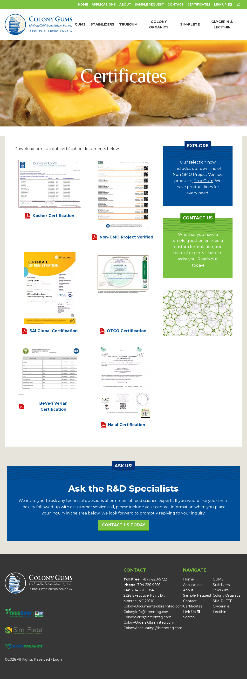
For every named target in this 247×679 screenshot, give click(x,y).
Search (189, 617)
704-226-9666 (148, 585)
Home (83, 4)
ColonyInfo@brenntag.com (147, 612)
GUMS (218, 579)
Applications (104, 4)
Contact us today (123, 525)
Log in (58, 659)
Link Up (220, 4)
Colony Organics (226, 595)
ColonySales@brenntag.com (148, 617)
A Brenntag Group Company (50, 31)
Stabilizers (221, 585)
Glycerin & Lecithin (221, 609)
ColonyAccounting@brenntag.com (153, 628)
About (125, 4)
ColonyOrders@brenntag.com (149, 622)
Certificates (198, 4)
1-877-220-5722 (154, 579)
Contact (176, 4)
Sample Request (149, 4)
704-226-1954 (142, 590)
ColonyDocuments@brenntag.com (153, 606)
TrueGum (203, 180)
